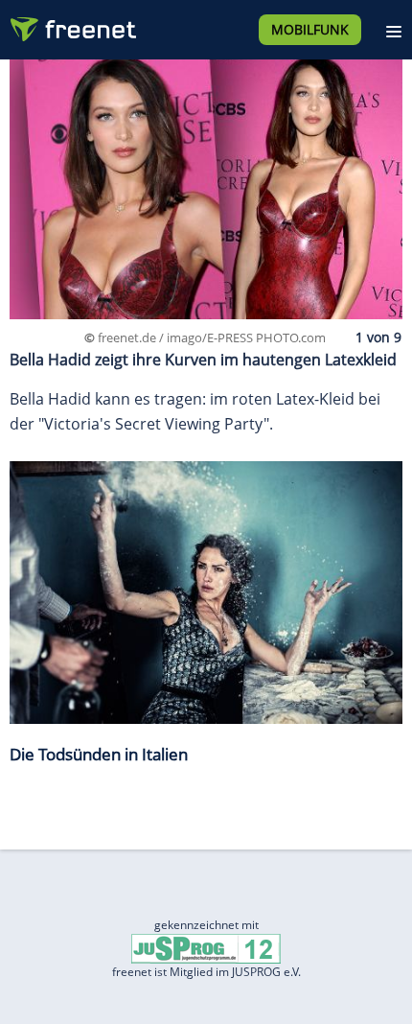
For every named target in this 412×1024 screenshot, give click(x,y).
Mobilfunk (310, 29)
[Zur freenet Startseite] (71, 25)
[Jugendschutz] (206, 948)
